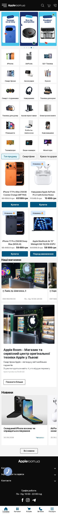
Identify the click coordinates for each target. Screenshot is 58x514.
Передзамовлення (43, 254)
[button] (24, 47)
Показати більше (14, 382)
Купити (15, 204)
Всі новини (29, 451)
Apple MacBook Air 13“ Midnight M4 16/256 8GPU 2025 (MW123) (43, 244)
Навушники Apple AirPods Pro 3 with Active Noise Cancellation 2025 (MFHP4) (43, 195)
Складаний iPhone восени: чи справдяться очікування (19, 429)
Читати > (40, 437)
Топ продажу (10, 156)
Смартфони (29, 156)
